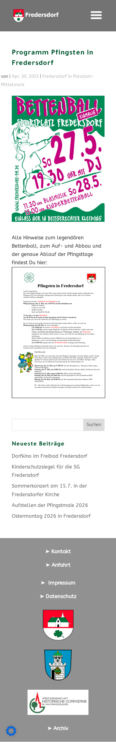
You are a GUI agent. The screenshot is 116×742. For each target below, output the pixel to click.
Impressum (60, 583)
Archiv (60, 728)
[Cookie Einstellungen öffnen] (11, 734)
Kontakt (60, 551)
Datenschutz (60, 596)
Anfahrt (60, 565)
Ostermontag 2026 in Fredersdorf (51, 516)
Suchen (94, 424)
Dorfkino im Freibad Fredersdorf (49, 456)
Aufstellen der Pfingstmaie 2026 (50, 505)
